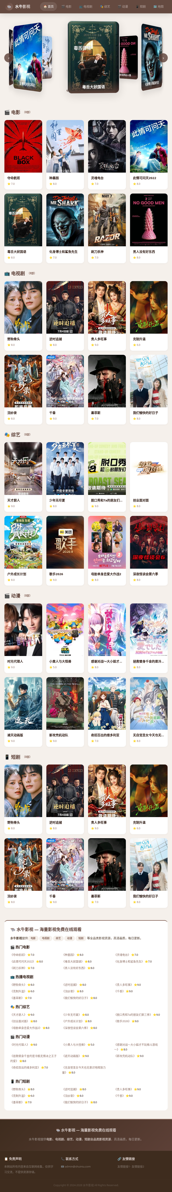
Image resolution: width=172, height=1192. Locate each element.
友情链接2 (138, 1166)
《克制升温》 (18, 991)
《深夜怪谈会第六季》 (75, 1028)
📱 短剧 (141, 6)
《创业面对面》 (19, 1021)
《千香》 (119, 991)
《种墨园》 (69, 955)
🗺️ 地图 (158, 6)
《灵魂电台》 (122, 955)
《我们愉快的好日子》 (75, 998)
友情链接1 (123, 1166)
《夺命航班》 (18, 955)
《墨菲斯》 (17, 998)
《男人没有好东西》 (74, 968)
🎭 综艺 (105, 6)
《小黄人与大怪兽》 (74, 1044)
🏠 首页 (48, 6)
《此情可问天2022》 (22, 961)
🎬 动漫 (123, 6)
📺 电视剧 (85, 6)
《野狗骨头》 (18, 985)
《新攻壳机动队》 (125, 1056)
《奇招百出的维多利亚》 (25, 1067)
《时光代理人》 (19, 1044)
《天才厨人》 (18, 1014)
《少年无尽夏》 (71, 1014)
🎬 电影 (66, 6)
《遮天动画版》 (71, 1056)
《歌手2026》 (122, 1021)
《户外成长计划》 (73, 1021)
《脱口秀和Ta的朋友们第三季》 (133, 1014)
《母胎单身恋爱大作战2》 (26, 1028)
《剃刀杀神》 (18, 968)
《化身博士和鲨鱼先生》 (129, 961)
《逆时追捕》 (70, 985)
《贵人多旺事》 (123, 985)
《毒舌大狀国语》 (73, 961)
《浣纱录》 (69, 991)
